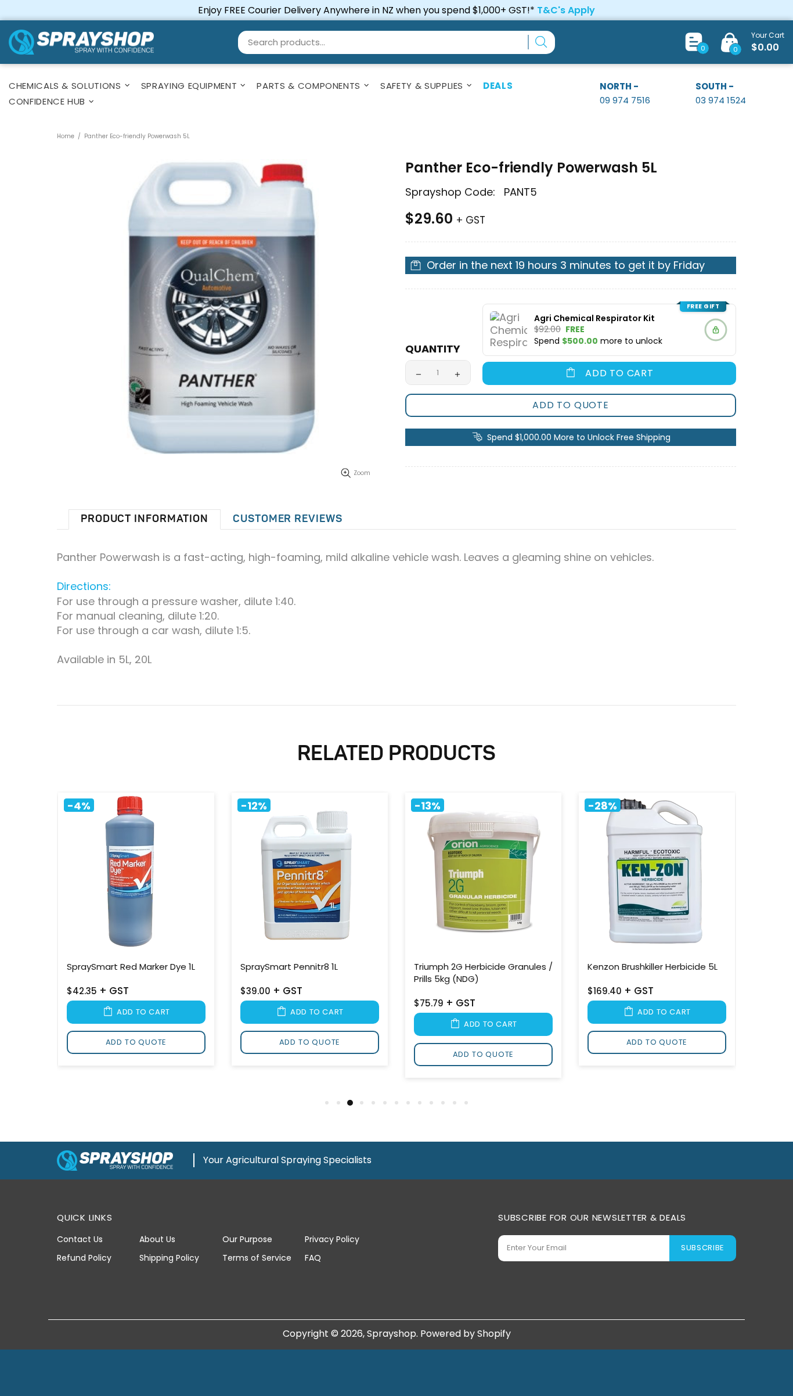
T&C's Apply (566, 10)
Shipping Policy (169, 1258)
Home (65, 136)
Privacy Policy (332, 1239)
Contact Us (80, 1239)
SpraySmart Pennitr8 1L (289, 966)
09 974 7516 (625, 100)
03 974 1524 (720, 100)
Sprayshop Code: (450, 192)
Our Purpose (247, 1239)
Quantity (432, 349)
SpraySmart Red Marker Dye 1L (131, 966)
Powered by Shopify (465, 1333)
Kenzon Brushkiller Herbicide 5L (652, 966)
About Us (157, 1239)
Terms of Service (256, 1258)
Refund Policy (84, 1258)
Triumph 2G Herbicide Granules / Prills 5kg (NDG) (483, 972)
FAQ (313, 1258)
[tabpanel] (136, 931)
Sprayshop (81, 42)
